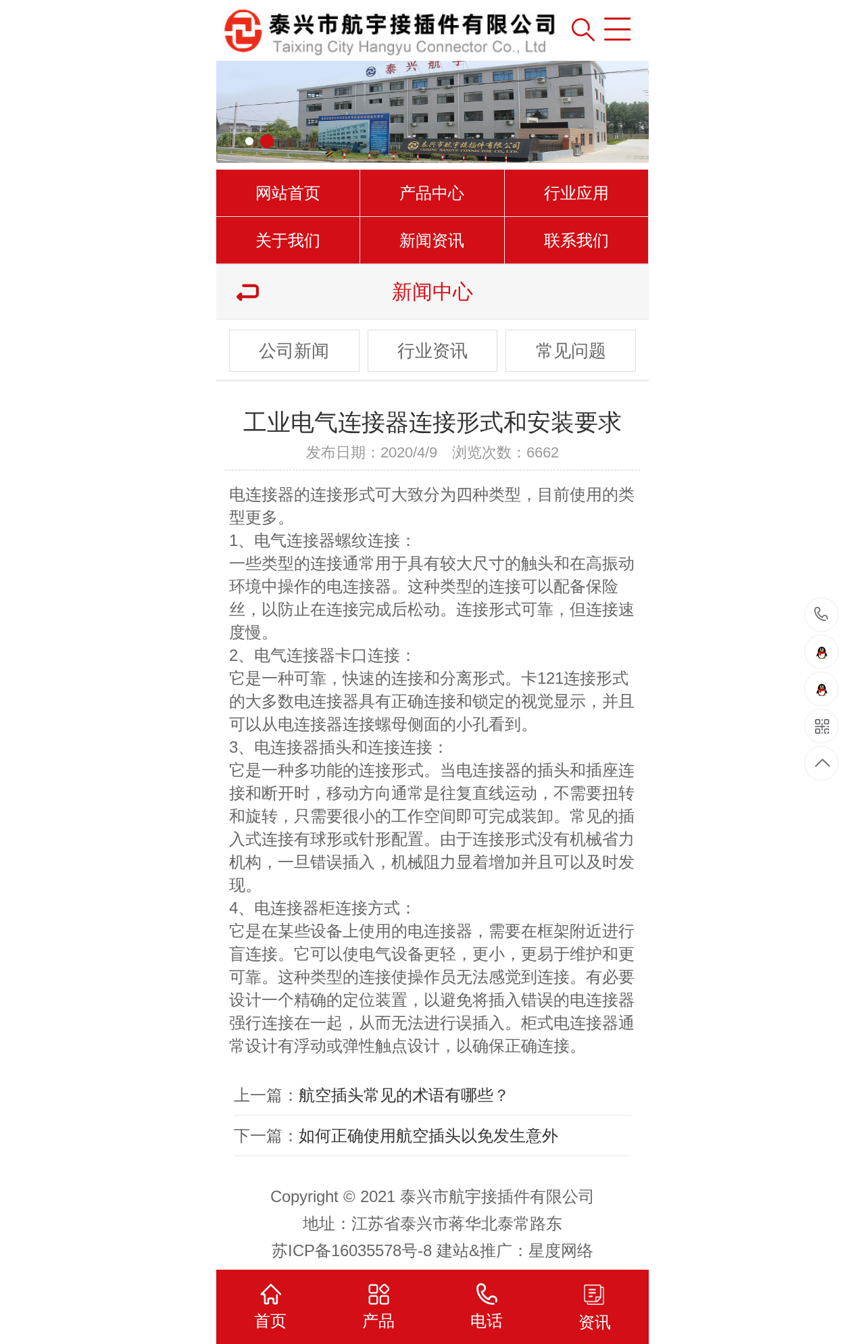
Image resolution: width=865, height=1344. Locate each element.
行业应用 (576, 193)
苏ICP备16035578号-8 (352, 1250)
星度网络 (560, 1250)
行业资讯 (432, 351)
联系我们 (576, 240)
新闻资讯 (431, 240)
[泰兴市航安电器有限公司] (342, 30)
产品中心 (431, 193)
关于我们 (287, 240)
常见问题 (571, 351)
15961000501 (821, 615)
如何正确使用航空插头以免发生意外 (428, 1135)
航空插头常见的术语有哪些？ (404, 1095)
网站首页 (287, 193)
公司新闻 (294, 351)
